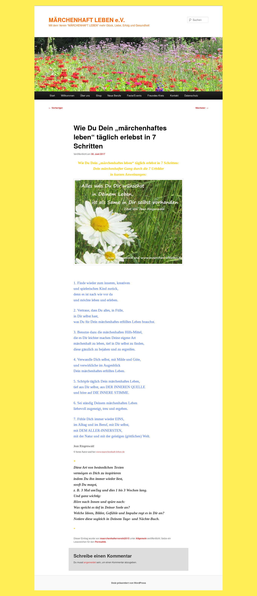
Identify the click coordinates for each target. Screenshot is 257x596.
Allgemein (141, 538)
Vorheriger (56, 107)
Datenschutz (191, 95)
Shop (99, 95)
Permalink (100, 541)
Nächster (201, 107)
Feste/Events (134, 95)
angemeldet (90, 562)
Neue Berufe (114, 95)
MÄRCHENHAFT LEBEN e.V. (87, 20)
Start (52, 95)
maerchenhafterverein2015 (114, 538)
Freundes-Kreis (156, 95)
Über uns (85, 95)
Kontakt (174, 95)
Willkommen (67, 95)
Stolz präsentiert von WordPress (128, 583)
